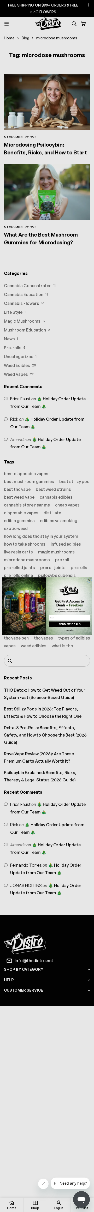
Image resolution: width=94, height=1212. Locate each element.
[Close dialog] (89, 580)
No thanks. (70, 630)
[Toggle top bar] (89, 5)
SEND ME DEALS (69, 624)
